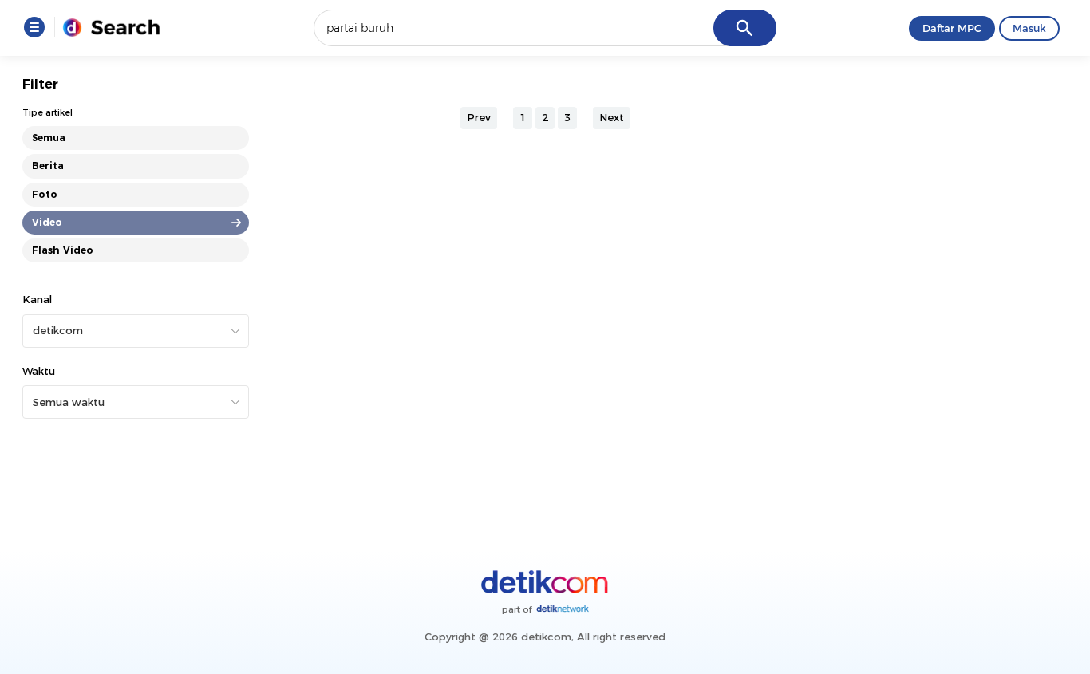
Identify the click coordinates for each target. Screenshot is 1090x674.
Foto (44, 194)
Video (47, 222)
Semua (48, 138)
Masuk (1029, 28)
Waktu (38, 371)
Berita (48, 165)
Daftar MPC (951, 28)
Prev (479, 117)
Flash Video (62, 250)
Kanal (37, 299)
